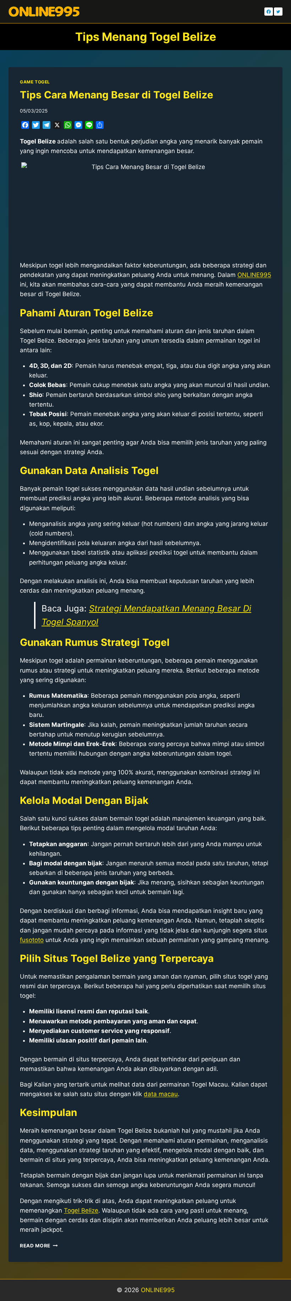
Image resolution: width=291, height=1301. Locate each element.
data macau (161, 1094)
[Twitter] (278, 11)
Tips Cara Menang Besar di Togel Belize (116, 95)
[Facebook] (268, 11)
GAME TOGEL (35, 82)
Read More (39, 1245)
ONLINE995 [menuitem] (254, 274)
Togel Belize (81, 1210)
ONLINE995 (158, 1290)
